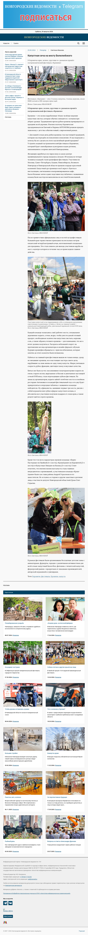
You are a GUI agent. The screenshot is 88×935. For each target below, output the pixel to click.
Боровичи (36, 576)
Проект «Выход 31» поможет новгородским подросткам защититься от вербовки (14, 66)
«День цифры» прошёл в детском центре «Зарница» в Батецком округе (14, 97)
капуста (62, 576)
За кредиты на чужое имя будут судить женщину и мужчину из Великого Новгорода (13, 108)
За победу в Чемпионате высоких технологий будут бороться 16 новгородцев (13, 87)
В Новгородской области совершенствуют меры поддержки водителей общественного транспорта (13, 77)
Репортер (43, 50)
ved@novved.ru (32, 879)
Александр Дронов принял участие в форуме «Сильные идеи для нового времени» (14, 56)
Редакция (82, 931)
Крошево (54, 576)
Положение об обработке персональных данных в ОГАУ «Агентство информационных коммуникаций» (36, 893)
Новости (6, 43)
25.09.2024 (31, 50)
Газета (16, 43)
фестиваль (45, 576)
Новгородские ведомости (13, 885)
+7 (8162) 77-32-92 (26, 877)
